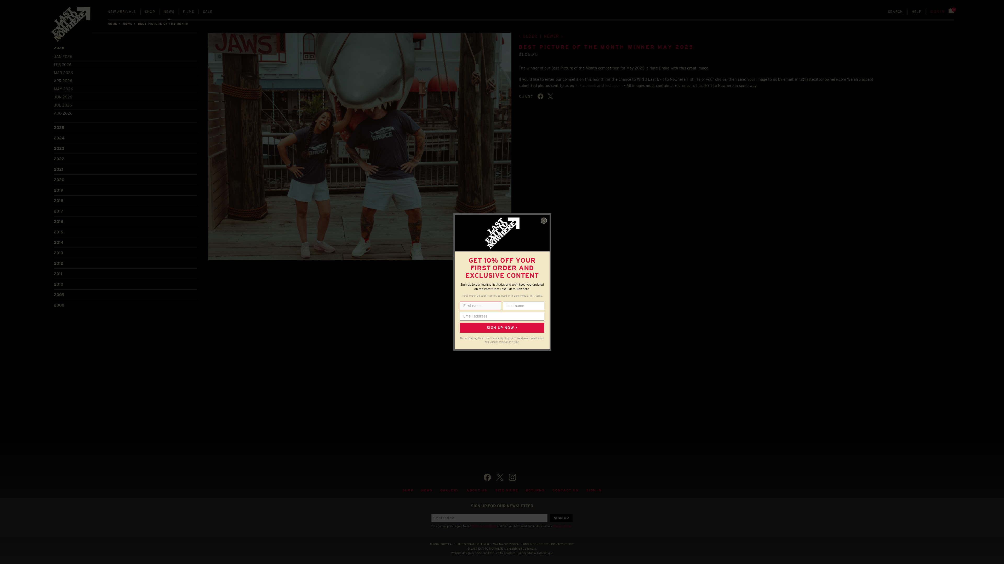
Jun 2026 (63, 97)
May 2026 (63, 89)
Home (112, 23)
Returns (535, 490)
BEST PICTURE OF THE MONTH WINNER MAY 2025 (606, 47)
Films (188, 12)
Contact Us (565, 490)
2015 (58, 232)
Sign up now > (502, 328)
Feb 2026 (62, 64)
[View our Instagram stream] (512, 477)
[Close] (544, 221)
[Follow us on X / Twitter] (500, 477)
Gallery (449, 490)
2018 (59, 200)
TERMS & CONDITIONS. (535, 544)
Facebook (588, 85)
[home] (71, 26)
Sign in (937, 12)
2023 (59, 148)
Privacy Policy (562, 526)
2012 (58, 263)
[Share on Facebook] (540, 96)
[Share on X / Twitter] (550, 96)
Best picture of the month (163, 23)
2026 (59, 47)
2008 (59, 305)
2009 (59, 294)
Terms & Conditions (483, 526)
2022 (59, 159)
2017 (58, 211)
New (122, 12)
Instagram (614, 85)
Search (895, 12)
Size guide (506, 490)
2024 (59, 138)
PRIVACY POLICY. (562, 544)
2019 (58, 190)
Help (916, 12)
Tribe (478, 553)
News (169, 12)
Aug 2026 (63, 113)
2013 (58, 253)
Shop (150, 12)
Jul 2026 (63, 105)
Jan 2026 (63, 56)
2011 (58, 274)
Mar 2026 (63, 72)
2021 (58, 169)
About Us (476, 490)
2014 (58, 242)
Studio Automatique (540, 553)
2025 (59, 127)
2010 (58, 284)
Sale (208, 12)
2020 (59, 180)
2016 (58, 221)
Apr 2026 (63, 81)
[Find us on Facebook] (487, 477)
